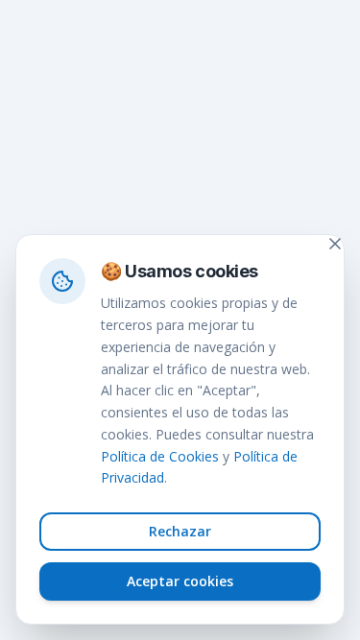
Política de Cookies (160, 456)
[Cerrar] (335, 243)
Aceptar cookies (180, 581)
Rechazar (180, 531)
